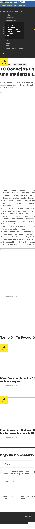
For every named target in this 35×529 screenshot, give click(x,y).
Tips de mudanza (19, 64)
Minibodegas (8, 297)
